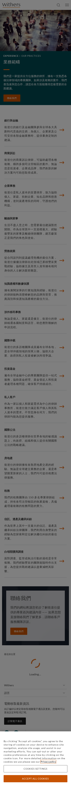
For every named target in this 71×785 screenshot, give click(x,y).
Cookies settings (35, 768)
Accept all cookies (35, 778)
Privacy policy (48, 761)
